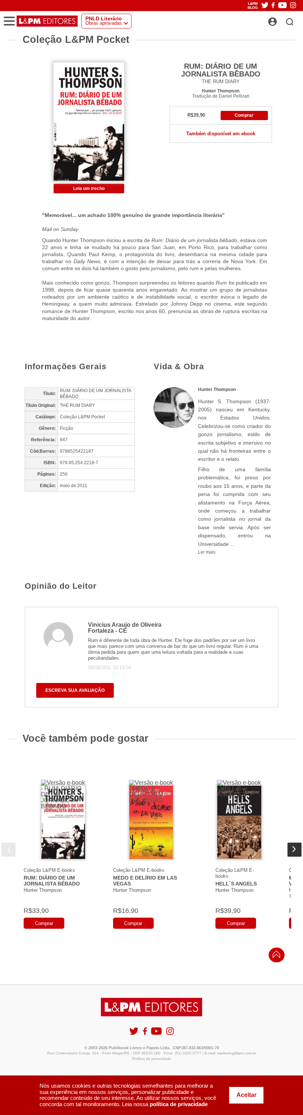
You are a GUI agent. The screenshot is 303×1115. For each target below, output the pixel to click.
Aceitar (246, 1095)
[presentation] (8, 849)
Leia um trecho (89, 188)
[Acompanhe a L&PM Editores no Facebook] (273, 5)
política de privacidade (179, 1104)
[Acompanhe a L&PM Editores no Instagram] (293, 5)
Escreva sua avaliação (75, 690)
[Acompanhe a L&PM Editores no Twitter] (265, 5)
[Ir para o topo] (274, 956)
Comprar (244, 115)
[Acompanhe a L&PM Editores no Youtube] (282, 5)
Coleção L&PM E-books (49, 870)
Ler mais (206, 552)
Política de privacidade (151, 1059)
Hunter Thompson (220, 90)
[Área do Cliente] (280, 19)
